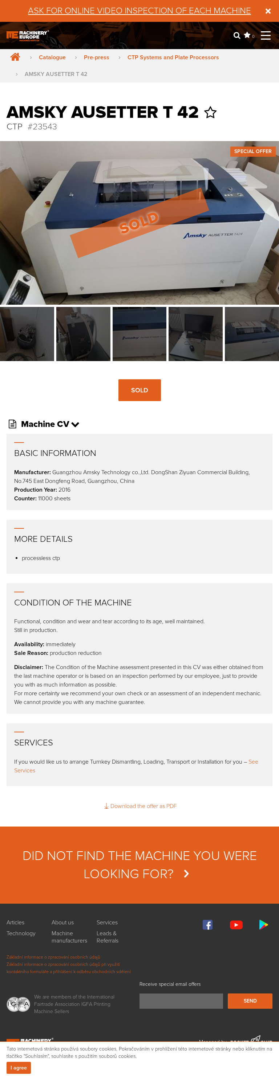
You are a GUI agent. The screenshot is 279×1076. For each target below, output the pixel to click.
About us (63, 922)
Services (107, 922)
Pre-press (96, 57)
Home (14, 57)
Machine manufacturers (69, 937)
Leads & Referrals (107, 937)
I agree (19, 1068)
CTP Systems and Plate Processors (173, 57)
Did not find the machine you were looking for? (140, 865)
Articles (15, 922)
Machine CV (44, 424)
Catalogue (52, 57)
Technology (21, 933)
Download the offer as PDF (143, 806)
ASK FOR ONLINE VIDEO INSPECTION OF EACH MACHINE (139, 10)
